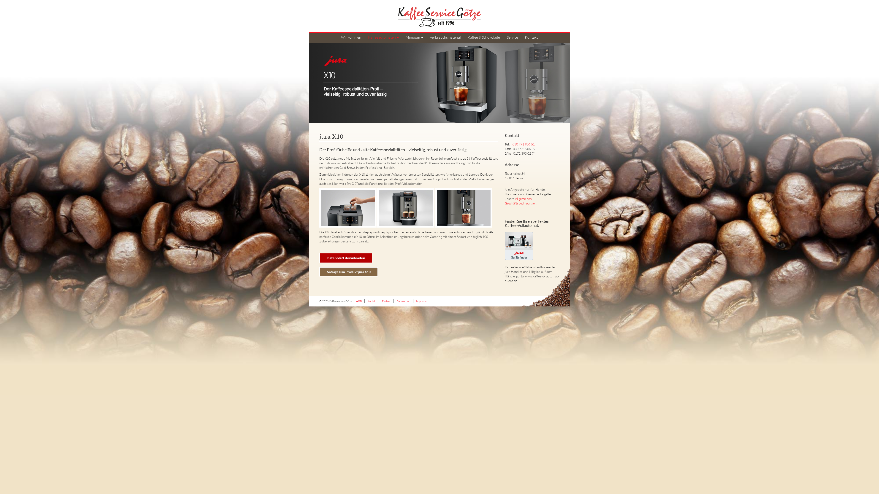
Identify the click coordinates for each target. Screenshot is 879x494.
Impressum (422, 301)
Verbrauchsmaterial (445, 37)
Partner (386, 301)
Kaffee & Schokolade (484, 37)
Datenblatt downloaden (346, 258)
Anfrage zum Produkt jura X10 (349, 272)
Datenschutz (403, 301)
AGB (359, 301)
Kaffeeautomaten (382, 37)
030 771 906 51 (524, 144)
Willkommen (351, 37)
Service (512, 37)
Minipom (413, 37)
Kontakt (531, 37)
